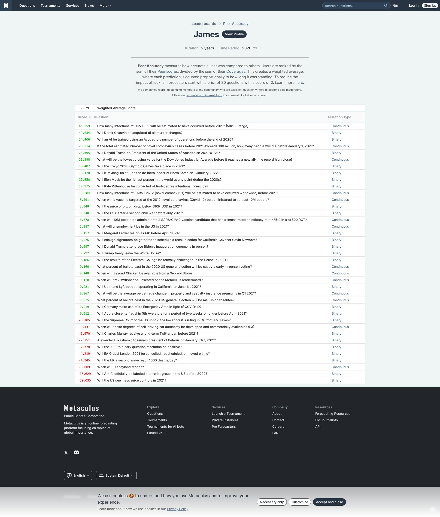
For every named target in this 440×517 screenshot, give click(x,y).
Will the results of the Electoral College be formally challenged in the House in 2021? (162, 260)
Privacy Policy (177, 509)
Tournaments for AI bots (165, 426)
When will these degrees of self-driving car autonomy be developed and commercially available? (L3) (175, 327)
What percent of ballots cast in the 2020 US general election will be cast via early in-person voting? (174, 266)
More (103, 5)
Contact (278, 420)
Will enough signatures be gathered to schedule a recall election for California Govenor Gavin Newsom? (177, 240)
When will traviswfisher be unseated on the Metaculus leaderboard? (150, 280)
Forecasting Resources (332, 413)
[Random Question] (395, 5)
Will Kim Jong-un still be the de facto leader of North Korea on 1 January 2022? (158, 173)
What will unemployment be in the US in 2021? (133, 226)
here (299, 82)
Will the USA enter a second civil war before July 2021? (140, 213)
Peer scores (168, 71)
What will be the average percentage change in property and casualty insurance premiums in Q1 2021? (176, 293)
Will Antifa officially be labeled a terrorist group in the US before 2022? (152, 374)
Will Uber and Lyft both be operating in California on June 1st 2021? (149, 287)
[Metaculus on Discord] (76, 453)
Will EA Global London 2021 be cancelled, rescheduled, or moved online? (153, 353)
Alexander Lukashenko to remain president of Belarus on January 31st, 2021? (156, 340)
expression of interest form (204, 95)
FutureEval (155, 433)
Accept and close (329, 502)
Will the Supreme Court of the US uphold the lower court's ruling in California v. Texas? (164, 320)
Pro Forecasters (224, 426)
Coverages (235, 71)
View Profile (234, 34)
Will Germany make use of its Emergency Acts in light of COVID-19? (149, 307)
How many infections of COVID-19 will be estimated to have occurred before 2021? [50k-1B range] (172, 126)
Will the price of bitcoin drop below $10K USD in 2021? (139, 206)
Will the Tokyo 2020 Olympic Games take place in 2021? (141, 166)
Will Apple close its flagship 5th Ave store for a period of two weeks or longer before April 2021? (172, 313)
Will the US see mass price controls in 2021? (131, 380)
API (318, 426)
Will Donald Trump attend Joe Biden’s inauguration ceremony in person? (152, 246)
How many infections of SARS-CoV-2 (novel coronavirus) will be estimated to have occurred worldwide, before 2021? (187, 193)
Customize (300, 502)
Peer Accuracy (236, 23)
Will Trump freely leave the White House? (129, 253)
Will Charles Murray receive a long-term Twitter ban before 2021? (147, 333)
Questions (155, 413)
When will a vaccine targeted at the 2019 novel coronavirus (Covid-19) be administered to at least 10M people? (183, 199)
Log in (414, 5)
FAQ (275, 433)
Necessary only (272, 502)
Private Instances (225, 420)
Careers (278, 426)
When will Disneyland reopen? (120, 367)
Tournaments (157, 420)
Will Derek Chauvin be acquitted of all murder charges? (139, 133)
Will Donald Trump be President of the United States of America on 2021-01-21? (158, 153)
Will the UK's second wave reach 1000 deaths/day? (137, 360)
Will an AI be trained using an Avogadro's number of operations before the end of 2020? (165, 139)
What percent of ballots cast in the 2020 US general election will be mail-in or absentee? (165, 300)
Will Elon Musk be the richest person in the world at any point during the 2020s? (159, 179)
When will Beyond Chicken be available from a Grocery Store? (144, 273)
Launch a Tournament (228, 413)
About (277, 413)
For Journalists (326, 420)
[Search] (386, 5)
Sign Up (430, 5)
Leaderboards (204, 23)
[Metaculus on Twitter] (66, 453)
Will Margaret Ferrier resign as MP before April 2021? (138, 233)
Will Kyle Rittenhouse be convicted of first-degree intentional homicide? (152, 186)
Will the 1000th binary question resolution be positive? (139, 347)
